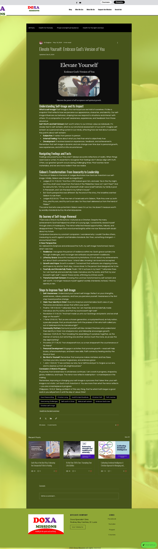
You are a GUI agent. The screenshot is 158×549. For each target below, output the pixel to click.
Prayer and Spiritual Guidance (68, 28)
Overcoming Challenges (49, 401)
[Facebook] (77, 3)
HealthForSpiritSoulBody (80, 397)
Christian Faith (97, 397)
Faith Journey (110, 397)
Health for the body (46, 28)
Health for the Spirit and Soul (93, 28)
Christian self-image (48, 405)
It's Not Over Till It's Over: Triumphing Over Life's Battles (79, 464)
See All (127, 437)
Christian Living (63, 397)
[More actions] (117, 42)
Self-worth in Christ (67, 401)
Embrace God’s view (103, 401)
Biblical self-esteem (85, 401)
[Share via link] (56, 418)
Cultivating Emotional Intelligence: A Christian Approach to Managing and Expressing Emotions (112, 464)
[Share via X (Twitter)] (45, 418)
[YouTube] (80, 3)
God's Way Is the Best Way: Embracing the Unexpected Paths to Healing (43, 464)
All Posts (31, 28)
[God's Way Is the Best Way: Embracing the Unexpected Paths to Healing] (44, 450)
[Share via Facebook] (40, 418)
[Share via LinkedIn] (51, 418)
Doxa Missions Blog (47, 397)
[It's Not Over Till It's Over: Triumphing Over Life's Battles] (79, 450)
